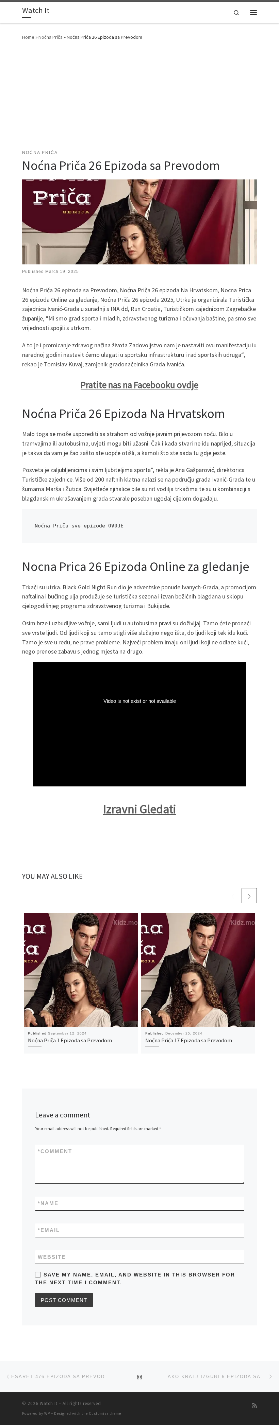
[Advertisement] (139, 98)
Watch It (49, 1403)
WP (47, 1413)
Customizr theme (105, 1413)
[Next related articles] (249, 895)
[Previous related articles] (233, 895)
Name (48, 1203)
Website (52, 1257)
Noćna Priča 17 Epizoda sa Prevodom (188, 1040)
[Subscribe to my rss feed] (254, 1405)
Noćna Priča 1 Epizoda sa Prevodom (70, 1040)
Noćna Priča (50, 37)
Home (28, 37)
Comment (55, 1151)
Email (49, 1230)
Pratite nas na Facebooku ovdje (139, 384)
